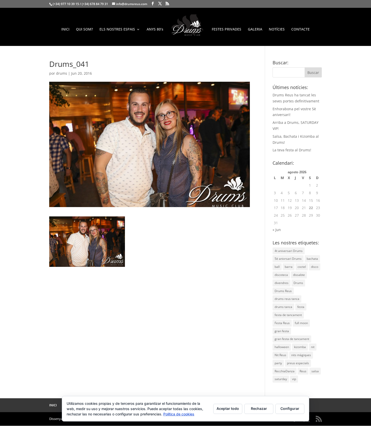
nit (312, 347)
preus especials (298, 363)
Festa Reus (282, 323)
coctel (302, 267)
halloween (282, 347)
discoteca (281, 275)
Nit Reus (280, 355)
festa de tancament (288, 315)
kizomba (300, 347)
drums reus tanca (287, 299)
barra (289, 267)
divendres (281, 283)
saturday (281, 379)
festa (300, 307)
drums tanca (283, 307)
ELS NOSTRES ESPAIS (117, 29)
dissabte (299, 275)
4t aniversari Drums (289, 251)
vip (294, 379)
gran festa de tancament (292, 339)
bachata (312, 259)
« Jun (277, 229)
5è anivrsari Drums (288, 259)
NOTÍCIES (277, 29)
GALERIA (255, 29)
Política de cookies (178, 414)
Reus (303, 371)
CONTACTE (300, 29)
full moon (301, 323)
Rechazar (259, 408)
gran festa (282, 331)
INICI (65, 29)
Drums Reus (283, 291)
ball (277, 267)
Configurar (289, 408)
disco (314, 267)
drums (61, 73)
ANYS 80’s (155, 29)
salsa (315, 371)
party (278, 363)
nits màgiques (301, 355)
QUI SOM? (84, 29)
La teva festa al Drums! (292, 150)
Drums (298, 283)
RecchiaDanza (285, 371)
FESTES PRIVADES (226, 29)
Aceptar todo (228, 408)
